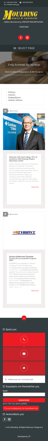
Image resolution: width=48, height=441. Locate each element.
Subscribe (24, 400)
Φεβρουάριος (23, 72)
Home (7, 72)
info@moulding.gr (12, 4)
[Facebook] (20, 37)
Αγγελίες (11, 95)
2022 (14, 72)
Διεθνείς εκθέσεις (15, 100)
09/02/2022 (13, 111)
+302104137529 (27, 2)
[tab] (24, 340)
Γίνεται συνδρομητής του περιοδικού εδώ (21, 408)
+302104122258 (11, 2)
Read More (35, 187)
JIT (29, 436)
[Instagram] (27, 37)
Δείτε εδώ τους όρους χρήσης (15, 403)
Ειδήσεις (11, 92)
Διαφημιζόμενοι (14, 97)
